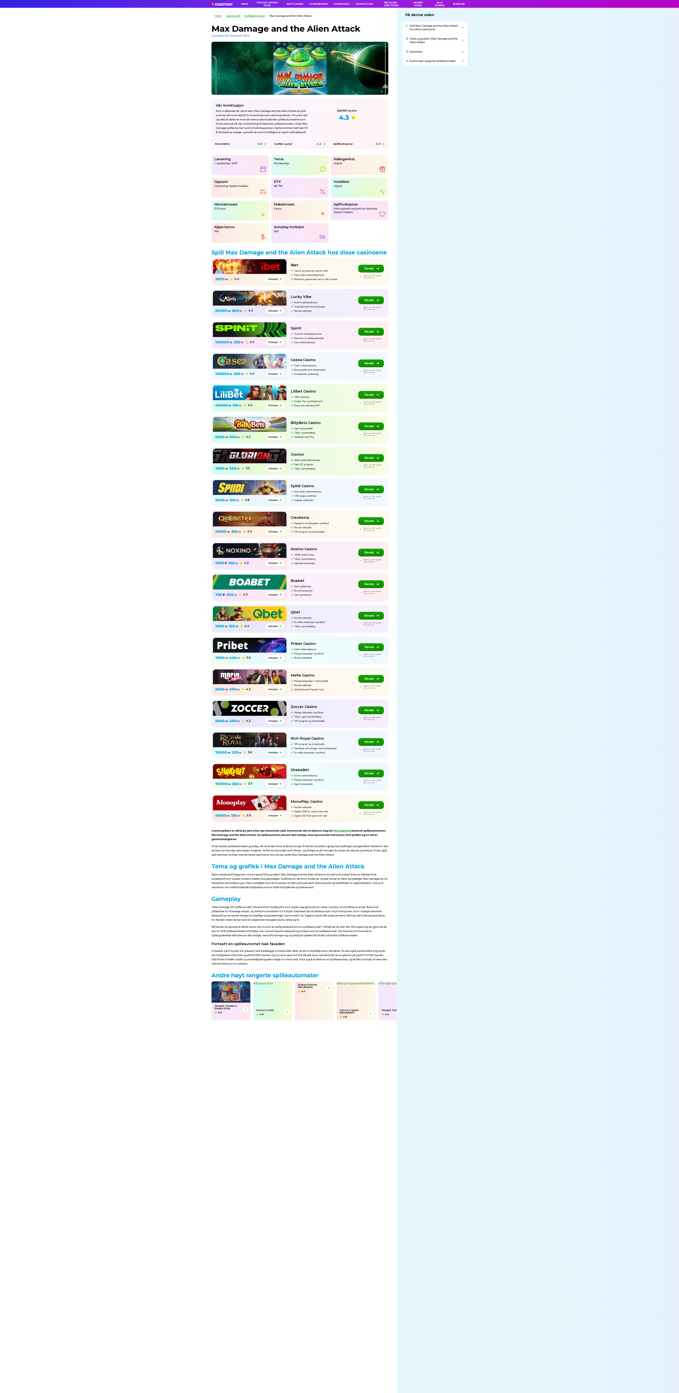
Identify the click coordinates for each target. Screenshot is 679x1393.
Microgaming (342, 830)
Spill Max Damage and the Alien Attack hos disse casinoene (434, 27)
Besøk (369, 268)
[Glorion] (249, 456)
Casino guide (418, 4)
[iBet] (249, 266)
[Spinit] (249, 329)
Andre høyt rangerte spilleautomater (433, 61)
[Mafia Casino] (249, 676)
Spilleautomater (255, 16)
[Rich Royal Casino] (249, 740)
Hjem (218, 16)
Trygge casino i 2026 (267, 4)
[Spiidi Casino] (249, 487)
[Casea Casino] (249, 361)
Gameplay (416, 51)
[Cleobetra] (249, 519)
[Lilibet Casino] (249, 392)
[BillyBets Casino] (249, 424)
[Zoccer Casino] (249, 708)
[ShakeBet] (249, 771)
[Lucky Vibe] (249, 298)
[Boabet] (249, 582)
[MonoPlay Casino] (249, 803)
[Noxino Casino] (249, 550)
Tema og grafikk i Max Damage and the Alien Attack (433, 40)
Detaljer (273, 279)
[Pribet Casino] (249, 645)
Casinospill (233, 16)
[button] (1, 1001)
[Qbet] (249, 613)
